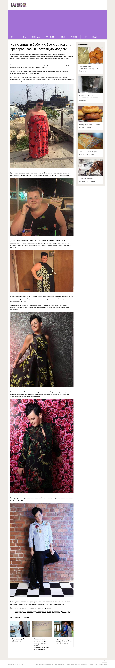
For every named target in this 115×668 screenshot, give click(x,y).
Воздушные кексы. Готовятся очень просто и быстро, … (89, 68)
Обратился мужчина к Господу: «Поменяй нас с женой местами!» (63, 641)
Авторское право (60, 664)
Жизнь (23, 37)
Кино (85, 37)
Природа (36, 37)
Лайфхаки (50, 37)
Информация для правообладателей (77, 664)
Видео (94, 37)
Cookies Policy (103, 664)
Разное (74, 37)
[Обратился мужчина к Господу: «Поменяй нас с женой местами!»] (63, 629)
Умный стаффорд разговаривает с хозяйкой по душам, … (89, 98)
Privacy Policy (93, 664)
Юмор (13, 37)
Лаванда (10, 664)
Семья (62, 37)
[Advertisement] (57, 22)
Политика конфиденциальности (44, 664)
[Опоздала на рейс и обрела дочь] (20, 629)
